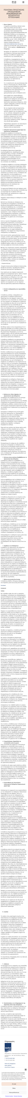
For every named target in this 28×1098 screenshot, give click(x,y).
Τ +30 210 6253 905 (10, 1058)
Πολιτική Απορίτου (18, 1096)
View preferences (14, 1092)
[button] (25, 1069)
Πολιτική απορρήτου (10, 1063)
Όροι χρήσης (8, 1065)
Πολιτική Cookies (9, 1096)
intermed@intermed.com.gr (13, 44)
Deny (14, 1088)
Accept (14, 1084)
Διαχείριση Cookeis (10, 1067)
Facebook (3, 585)
